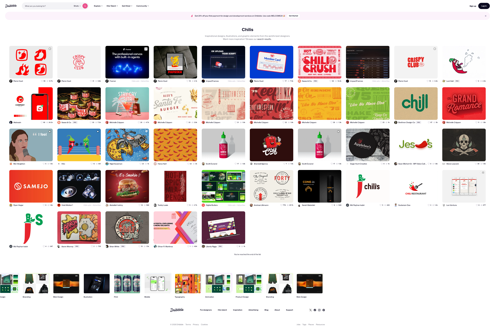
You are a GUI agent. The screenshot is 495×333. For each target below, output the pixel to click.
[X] (310, 310)
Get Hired (126, 6)
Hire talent (222, 310)
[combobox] (47, 5)
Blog (266, 310)
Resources (320, 324)
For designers (206, 310)
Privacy (196, 324)
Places (311, 324)
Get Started (293, 16)
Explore (97, 6)
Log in (484, 6)
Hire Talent (111, 6)
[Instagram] (319, 310)
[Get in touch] (38, 74)
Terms (188, 324)
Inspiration (237, 310)
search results (264, 39)
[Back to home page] (11, 5)
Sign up (473, 6)
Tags (304, 324)
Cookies (204, 324)
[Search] (85, 6)
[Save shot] (43, 74)
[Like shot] (48, 74)
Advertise (145, 81)
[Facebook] (315, 310)
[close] (486, 16)
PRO (315, 81)
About (277, 310)
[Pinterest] (324, 310)
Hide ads (135, 81)
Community (141, 6)
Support (289, 310)
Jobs (298, 324)
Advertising (253, 310)
